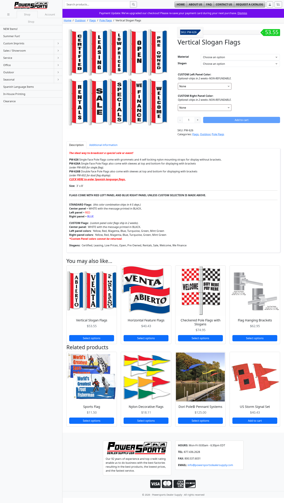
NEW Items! (10, 29)
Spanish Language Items (18, 87)
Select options (91, 338)
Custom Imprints (13, 43)
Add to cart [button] (255, 420)
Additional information (103, 145)
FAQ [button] (209, 4)
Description (76, 145)
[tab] (76, 144)
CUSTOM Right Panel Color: (195, 96)
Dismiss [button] (242, 13)
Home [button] (181, 4)
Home (67, 20)
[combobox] (97, 4)
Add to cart (241, 120)
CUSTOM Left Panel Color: (194, 74)
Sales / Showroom (14, 50)
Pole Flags (105, 20)
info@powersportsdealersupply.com (210, 465)
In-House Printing (14, 94)
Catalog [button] (249, 4)
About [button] (195, 4)
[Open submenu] (58, 43)
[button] (270, 4)
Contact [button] (224, 4)
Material (183, 56)
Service (7, 58)
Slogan (182, 63)
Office (7, 65)
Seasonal (8, 79)
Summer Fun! (11, 36)
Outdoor (80, 20)
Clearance (9, 101)
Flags (92, 20)
